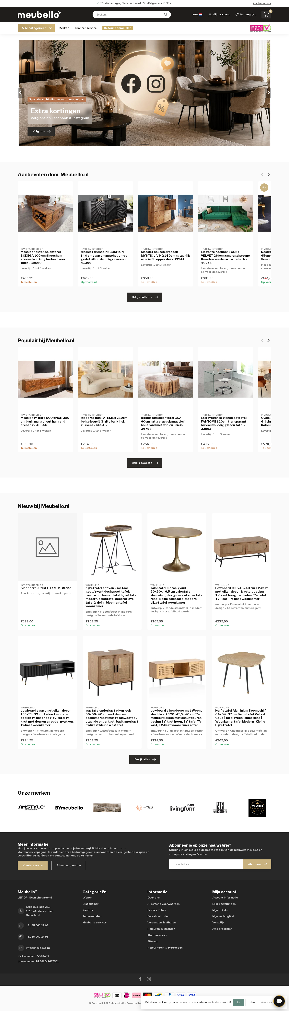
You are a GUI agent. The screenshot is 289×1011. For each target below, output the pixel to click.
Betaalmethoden (158, 916)
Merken (64, 28)
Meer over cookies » (272, 1002)
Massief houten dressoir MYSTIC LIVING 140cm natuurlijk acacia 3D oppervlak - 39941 (165, 255)
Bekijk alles (142, 759)
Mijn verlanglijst (223, 916)
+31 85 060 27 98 (37, 925)
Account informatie (225, 897)
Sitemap (152, 941)
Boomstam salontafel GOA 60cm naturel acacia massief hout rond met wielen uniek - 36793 (163, 423)
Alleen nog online (68, 865)
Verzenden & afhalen (161, 922)
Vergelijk (218, 922)
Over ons (153, 897)
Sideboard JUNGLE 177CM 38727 (46, 588)
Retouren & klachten (161, 929)
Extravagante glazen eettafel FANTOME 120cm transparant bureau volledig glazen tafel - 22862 (224, 423)
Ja (238, 1002)
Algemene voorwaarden (163, 904)
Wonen (87, 897)
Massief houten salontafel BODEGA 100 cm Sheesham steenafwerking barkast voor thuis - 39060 (43, 257)
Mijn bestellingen (224, 904)
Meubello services (95, 922)
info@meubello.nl (38, 948)
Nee (252, 1002)
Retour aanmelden (117, 28)
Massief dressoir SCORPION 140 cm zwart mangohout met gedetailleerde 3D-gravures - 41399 (104, 257)
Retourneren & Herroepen (165, 948)
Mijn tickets (219, 910)
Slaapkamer (90, 904)
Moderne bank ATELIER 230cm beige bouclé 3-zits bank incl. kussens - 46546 (104, 421)
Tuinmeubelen (92, 916)
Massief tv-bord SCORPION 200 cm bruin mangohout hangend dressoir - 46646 (45, 421)
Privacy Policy (156, 910)
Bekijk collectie (142, 297)
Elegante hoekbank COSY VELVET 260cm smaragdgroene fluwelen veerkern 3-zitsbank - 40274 (225, 257)
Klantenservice (262, 3)
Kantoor (88, 910)
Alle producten (222, 929)
